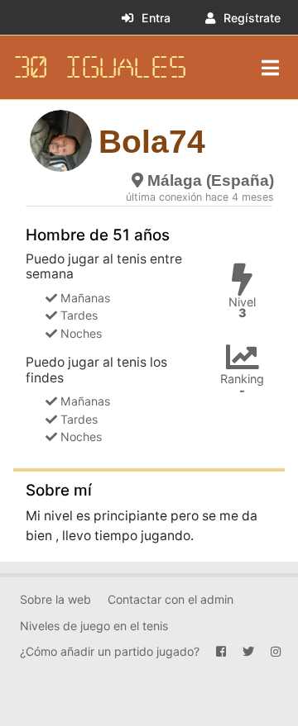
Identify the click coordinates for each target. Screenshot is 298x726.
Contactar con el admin (170, 599)
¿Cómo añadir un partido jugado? (109, 651)
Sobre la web (55, 599)
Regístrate (252, 18)
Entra (156, 18)
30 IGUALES (100, 67)
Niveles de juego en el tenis (94, 626)
